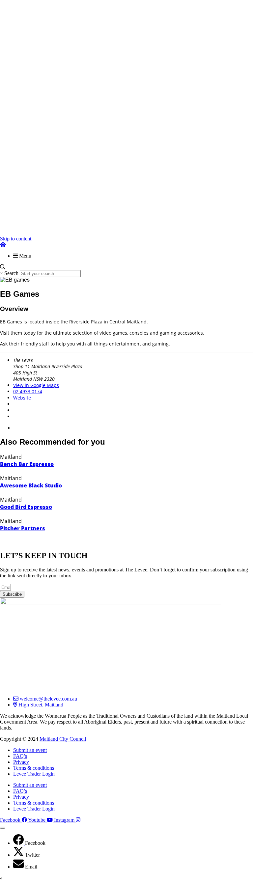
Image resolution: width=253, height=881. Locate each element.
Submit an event (30, 750)
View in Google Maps (36, 385)
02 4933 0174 (27, 391)
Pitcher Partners (22, 528)
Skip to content (15, 238)
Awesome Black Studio (31, 485)
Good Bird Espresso (26, 506)
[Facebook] (19, 843)
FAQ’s (20, 756)
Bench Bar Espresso (27, 464)
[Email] (19, 866)
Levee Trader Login (34, 774)
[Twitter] (19, 855)
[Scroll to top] (2, 828)
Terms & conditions (33, 768)
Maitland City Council (63, 739)
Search (11, 273)
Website (22, 398)
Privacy (21, 762)
